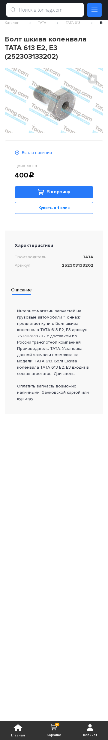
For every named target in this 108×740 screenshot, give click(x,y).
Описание (21, 290)
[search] (12, 10)
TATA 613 (73, 23)
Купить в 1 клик (54, 207)
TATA (42, 23)
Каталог (12, 23)
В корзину (58, 192)
